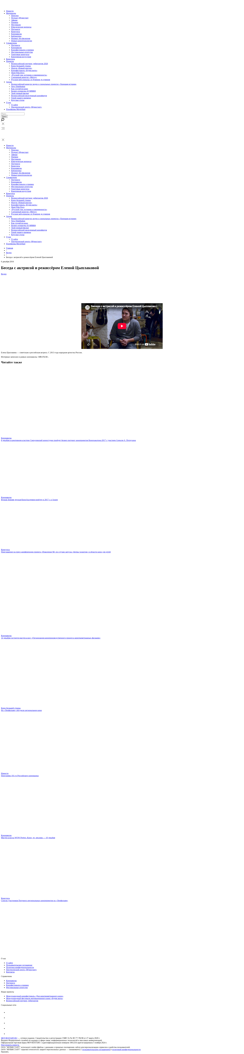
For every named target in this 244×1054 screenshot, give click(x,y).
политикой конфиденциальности (126, 1049)
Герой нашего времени (21, 98)
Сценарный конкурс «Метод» (24, 77)
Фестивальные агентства (22, 52)
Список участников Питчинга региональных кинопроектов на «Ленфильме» (34, 900)
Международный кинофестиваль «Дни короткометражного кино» (34, 996)
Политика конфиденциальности (20, 967)
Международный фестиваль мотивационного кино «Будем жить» (34, 998)
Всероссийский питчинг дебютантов (22, 1001)
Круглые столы (17, 100)
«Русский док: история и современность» (29, 75)
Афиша (14, 20)
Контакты (10, 972)
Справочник (11, 43)
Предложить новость (10, 1045)
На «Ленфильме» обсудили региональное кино (21, 710)
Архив (9, 82)
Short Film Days (17, 73)
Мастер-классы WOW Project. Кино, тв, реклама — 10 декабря (28, 838)
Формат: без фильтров (20, 38)
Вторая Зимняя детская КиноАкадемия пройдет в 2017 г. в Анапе (29, 500)
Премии (14, 22)
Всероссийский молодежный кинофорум (29, 96)
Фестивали (16, 25)
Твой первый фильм (20, 93)
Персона (15, 15)
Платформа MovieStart (15, 109)
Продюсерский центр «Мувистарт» (26, 107)
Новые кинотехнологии (21, 41)
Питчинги (15, 29)
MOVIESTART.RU (9, 1038)
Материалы (11, 13)
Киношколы (16, 34)
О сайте (14, 105)
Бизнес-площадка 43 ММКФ (23, 91)
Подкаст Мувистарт (19, 18)
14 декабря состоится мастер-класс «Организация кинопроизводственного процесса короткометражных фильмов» (51, 638)
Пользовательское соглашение (19, 965)
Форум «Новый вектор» (21, 68)
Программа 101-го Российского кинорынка (20, 776)
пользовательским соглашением (96, 1049)
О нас (8, 102)
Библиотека (16, 36)
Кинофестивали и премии (22, 50)
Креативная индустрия (21, 57)
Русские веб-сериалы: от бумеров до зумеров (30, 80)
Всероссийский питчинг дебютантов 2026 (29, 64)
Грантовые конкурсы (20, 54)
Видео (9, 253)
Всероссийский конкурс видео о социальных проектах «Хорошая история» (44, 84)
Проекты (10, 61)
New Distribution (18, 86)
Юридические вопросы (21, 27)
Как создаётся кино (19, 89)
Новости (10, 11)
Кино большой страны (21, 66)
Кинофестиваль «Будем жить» (24, 70)
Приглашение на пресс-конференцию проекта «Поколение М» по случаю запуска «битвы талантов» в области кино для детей (56, 552)
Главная (9, 248)
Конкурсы (15, 31)
